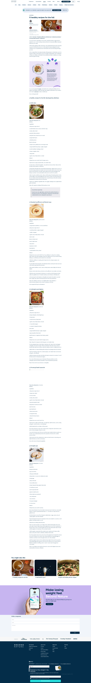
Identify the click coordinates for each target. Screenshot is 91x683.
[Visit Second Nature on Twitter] (31, 661)
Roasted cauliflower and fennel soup (44, 36)
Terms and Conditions (44, 649)
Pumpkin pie (42, 38)
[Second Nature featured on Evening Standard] (65, 639)
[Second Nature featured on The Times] (35, 639)
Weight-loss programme (33, 646)
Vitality (58, 1)
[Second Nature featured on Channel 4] (43, 639)
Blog (53, 649)
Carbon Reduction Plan (45, 656)
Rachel (40, 88)
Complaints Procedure (44, 653)
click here (36, 91)
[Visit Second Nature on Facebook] (29, 661)
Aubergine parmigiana (56, 36)
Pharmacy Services (44, 654)
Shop (53, 651)
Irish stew (35, 36)
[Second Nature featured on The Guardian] (24, 639)
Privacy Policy (43, 651)
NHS (53, 1)
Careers (42, 648)
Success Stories (38, 1)
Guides (44, 1)
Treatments (31, 1)
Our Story (49, 1)
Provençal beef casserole (34, 38)
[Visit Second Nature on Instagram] (32, 661)
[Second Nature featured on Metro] (75, 639)
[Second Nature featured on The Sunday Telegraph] (52, 639)
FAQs (30, 649)
